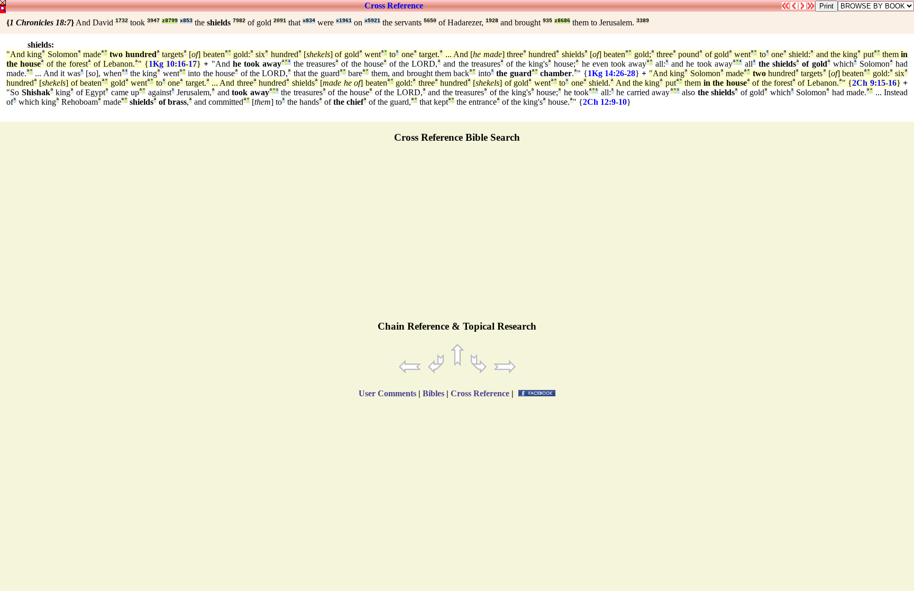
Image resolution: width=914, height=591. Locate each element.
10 (622, 101)
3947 (153, 21)
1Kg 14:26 (606, 73)
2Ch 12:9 (599, 101)
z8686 (562, 21)
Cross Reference (393, 5)
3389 (642, 21)
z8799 (170, 21)
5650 (430, 21)
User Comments (387, 393)
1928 (492, 21)
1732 (121, 21)
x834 (309, 21)
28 (631, 73)
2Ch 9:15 (868, 82)
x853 (186, 21)
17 (192, 63)
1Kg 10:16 (167, 63)
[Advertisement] (457, 236)
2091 (279, 21)
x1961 (344, 21)
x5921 (372, 21)
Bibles (433, 393)
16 (892, 82)
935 (547, 21)
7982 (239, 21)
